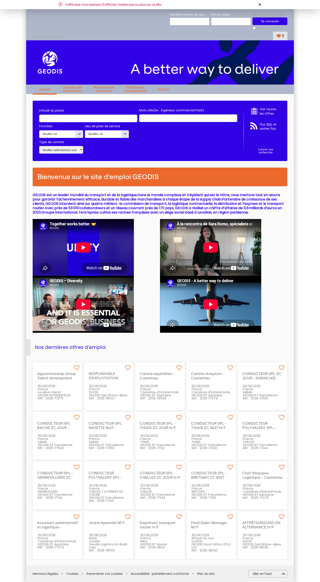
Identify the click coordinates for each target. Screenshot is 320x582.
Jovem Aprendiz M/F (107, 523)
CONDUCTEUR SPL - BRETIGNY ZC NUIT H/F (209, 477)
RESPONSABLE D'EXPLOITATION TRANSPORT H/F (103, 378)
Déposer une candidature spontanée (72, 89)
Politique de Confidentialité (135, 89)
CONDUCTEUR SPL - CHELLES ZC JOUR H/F (160, 475)
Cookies (72, 574)
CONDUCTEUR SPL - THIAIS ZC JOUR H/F (158, 425)
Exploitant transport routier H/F (157, 525)
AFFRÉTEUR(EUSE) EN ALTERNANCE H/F (261, 525)
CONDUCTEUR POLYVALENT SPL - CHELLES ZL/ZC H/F (107, 477)
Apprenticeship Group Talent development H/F (56, 378)
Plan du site (206, 574)
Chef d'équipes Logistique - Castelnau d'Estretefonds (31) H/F (262, 477)
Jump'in (163, 89)
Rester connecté (269, 28)
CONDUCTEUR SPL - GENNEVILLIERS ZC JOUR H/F (55, 477)
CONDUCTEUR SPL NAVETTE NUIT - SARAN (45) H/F (105, 427)
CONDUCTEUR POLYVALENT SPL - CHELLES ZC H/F (259, 427)
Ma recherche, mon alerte (104, 89)
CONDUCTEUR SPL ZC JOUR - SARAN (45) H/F (261, 378)
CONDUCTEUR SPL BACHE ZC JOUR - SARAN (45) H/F (53, 427)
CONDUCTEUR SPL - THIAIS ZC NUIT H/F (209, 425)
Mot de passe (220, 14)
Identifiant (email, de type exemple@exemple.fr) (189, 14)
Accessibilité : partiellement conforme (160, 574)
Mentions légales (45, 574)
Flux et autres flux (268, 126)
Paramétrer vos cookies (105, 574)
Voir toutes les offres (268, 111)
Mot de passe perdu (268, 14)
